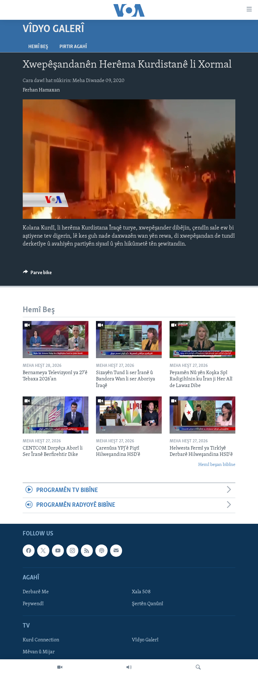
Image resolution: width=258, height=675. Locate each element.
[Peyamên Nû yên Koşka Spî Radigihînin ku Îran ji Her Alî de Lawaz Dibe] (202, 339)
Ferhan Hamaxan (41, 90)
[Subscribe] (116, 550)
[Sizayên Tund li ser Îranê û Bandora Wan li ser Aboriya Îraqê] (129, 339)
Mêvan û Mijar (39, 652)
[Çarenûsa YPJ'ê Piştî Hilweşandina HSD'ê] (129, 415)
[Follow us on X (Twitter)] (43, 550)
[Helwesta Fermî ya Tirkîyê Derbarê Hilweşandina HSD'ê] (202, 415)
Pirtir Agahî (73, 46)
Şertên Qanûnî (147, 603)
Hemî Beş (38, 46)
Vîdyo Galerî (145, 640)
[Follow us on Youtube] (58, 550)
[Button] (37, 274)
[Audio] (129, 667)
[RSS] (87, 550)
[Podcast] (101, 550)
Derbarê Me (36, 592)
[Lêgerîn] (198, 667)
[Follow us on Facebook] (29, 550)
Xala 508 (141, 592)
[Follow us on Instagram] (72, 550)
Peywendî (33, 603)
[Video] (59, 667)
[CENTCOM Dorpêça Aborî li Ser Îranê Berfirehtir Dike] (55, 415)
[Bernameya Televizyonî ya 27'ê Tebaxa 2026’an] (55, 339)
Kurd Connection (41, 640)
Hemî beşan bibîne (216, 464)
